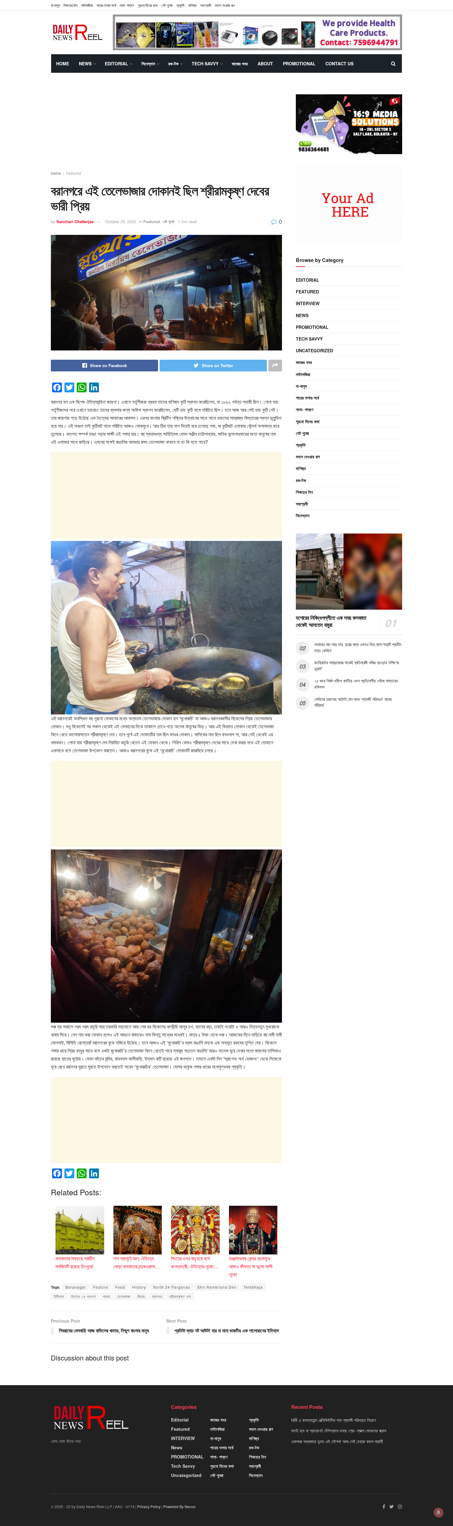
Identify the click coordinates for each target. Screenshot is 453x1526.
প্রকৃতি (180, 5)
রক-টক (173, 63)
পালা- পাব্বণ (127, 5)
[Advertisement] (166, 127)
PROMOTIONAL (299, 63)
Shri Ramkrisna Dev (216, 1287)
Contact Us (339, 63)
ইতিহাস (59, 1296)
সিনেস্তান (148, 63)
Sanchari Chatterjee (75, 221)
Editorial (116, 63)
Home (62, 63)
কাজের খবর (240, 63)
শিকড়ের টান (70, 5)
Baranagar (75, 1287)
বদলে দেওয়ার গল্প (225, 5)
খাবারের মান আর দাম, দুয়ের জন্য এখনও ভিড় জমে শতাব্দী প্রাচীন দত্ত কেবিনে (357, 647)
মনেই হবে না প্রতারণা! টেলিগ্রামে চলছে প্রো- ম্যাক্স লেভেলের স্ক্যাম (338, 1430)
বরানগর (157, 1296)
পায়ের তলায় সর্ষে (106, 5)
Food (120, 1287)
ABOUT (265, 63)
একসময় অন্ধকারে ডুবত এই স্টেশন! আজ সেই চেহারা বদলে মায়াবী (337, 1441)
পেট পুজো (167, 5)
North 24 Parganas (171, 1287)
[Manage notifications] (438, 1512)
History (139, 1287)
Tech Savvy (205, 63)
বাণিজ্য (192, 5)
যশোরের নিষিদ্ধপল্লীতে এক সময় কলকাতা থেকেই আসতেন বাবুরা (331, 621)
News (85, 63)
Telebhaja (253, 1287)
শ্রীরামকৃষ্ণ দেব (180, 1296)
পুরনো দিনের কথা (147, 5)
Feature (100, 1287)
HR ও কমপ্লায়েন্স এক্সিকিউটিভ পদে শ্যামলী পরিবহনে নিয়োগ (333, 1420)
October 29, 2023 (120, 221)
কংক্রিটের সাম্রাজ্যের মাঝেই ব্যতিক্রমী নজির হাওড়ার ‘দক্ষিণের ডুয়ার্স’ (356, 665)
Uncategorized (314, 350)
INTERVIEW (308, 303)
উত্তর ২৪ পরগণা (83, 1296)
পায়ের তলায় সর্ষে (307, 398)
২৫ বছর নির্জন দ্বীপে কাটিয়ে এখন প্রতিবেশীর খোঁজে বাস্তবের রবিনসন (356, 683)
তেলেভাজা (123, 1296)
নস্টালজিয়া (87, 5)
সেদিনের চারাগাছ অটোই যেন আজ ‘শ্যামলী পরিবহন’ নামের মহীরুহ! (353, 702)
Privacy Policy (149, 1506)
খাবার (106, 1296)
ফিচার (141, 1296)
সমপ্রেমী (205, 5)
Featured (73, 173)
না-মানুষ (55, 5)
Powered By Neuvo (179, 1506)
